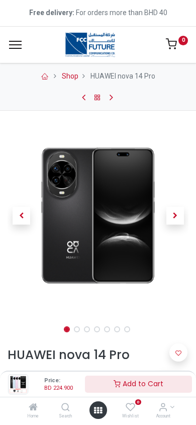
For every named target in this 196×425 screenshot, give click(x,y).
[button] (21, 215)
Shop (70, 76)
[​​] (84, 97)
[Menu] (15, 44)
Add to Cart (142, 384)
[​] (45, 76)
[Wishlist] (130, 408)
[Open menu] (98, 410)
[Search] (65, 408)
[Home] (33, 408)
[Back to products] (98, 97)
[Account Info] (163, 408)
